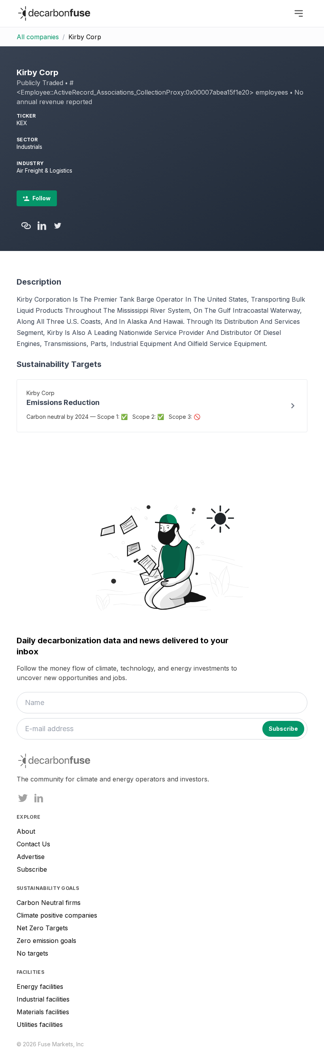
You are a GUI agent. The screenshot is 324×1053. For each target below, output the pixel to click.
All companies (38, 37)
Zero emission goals (46, 941)
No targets (32, 953)
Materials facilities (43, 1012)
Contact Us (33, 844)
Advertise (31, 857)
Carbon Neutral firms (49, 903)
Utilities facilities (40, 1024)
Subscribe (32, 869)
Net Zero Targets (42, 928)
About (26, 831)
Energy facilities (40, 986)
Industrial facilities (43, 999)
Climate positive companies (57, 915)
